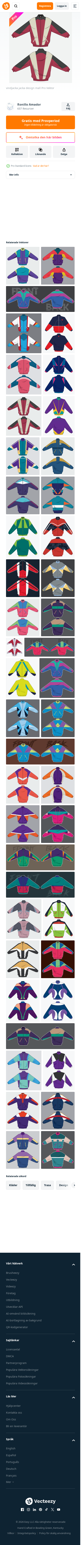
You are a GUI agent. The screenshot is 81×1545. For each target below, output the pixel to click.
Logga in (62, 6)
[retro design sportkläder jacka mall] (23, 1307)
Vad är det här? (41, 165)
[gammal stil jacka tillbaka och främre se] (22, 579)
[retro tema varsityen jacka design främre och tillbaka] (40, 1368)
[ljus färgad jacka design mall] (22, 1002)
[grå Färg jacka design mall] (23, 863)
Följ (68, 108)
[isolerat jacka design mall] (23, 266)
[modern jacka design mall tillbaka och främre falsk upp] (40, 1156)
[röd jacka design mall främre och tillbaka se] (23, 783)
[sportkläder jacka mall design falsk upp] (23, 942)
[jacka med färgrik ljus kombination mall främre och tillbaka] (23, 902)
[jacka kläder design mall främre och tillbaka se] (23, 1229)
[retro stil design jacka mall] (22, 1444)
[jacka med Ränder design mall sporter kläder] (23, 1044)
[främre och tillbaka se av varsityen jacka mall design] (23, 455)
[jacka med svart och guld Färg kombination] (56, 1442)
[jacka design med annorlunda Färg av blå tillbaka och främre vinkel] (23, 1084)
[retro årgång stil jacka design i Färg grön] (23, 739)
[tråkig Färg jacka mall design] (23, 1402)
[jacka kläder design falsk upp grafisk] (23, 305)
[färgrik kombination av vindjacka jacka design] (23, 698)
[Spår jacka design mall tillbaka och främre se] (49, 932)
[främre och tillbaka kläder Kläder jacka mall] (40, 338)
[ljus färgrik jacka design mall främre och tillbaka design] (23, 1484)
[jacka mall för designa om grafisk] (23, 658)
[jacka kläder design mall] (23, 619)
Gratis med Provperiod (41, 122)
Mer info (14, 174)
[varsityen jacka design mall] (23, 372)
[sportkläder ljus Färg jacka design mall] (23, 1123)
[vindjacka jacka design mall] (23, 538)
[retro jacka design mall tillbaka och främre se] (22, 496)
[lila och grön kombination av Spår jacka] (40, 1341)
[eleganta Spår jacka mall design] (23, 824)
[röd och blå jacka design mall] (22, 414)
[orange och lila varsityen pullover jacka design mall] (23, 1268)
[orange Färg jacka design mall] (23, 1190)
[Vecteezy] (6, 6)
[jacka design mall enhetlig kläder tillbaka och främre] (56, 578)
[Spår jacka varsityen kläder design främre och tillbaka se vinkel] (31, 971)
